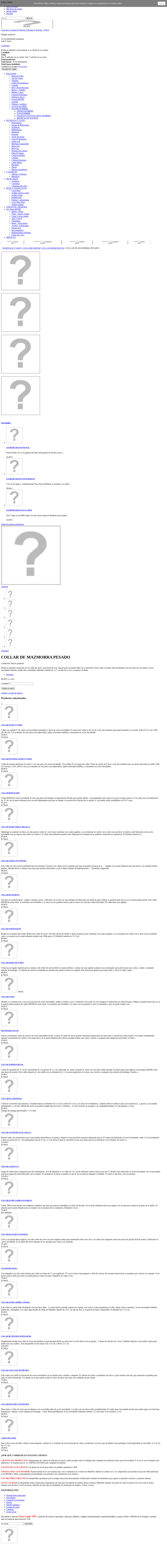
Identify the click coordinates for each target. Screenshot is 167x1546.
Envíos (9, 1502)
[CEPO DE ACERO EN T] (9, 1161)
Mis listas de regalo (14, 9)
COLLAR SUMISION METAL (12, 1064)
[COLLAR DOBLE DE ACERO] (9, 957)
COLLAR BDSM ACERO (10, 793)
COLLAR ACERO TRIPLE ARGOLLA (15, 827)
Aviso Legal (11, 1512)
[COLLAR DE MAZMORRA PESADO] (10, 598)
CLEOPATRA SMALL (9, 1268)
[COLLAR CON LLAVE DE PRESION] (9, 1365)
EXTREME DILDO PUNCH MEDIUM (20, 479)
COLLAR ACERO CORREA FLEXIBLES (16, 1200)
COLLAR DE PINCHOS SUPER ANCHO (16, 1336)
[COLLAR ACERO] (9, 992)
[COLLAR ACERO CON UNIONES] (9, 856)
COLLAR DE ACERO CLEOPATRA (14, 1234)
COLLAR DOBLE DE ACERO (12, 963)
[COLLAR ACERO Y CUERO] (9, 720)
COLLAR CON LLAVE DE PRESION (15, 1370)
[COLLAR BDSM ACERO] (9, 788)
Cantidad (4, 683)
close (161, 3)
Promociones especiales (16, 1495)
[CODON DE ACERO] (9, 1433)
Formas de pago (12, 1507)
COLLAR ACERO (7, 997)
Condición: (6, 663)
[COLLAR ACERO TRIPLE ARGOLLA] (9, 822)
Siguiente (5, 651)
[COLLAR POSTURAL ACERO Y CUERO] (9, 754)
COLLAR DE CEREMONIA (11, 1099)
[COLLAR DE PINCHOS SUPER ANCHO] (9, 1331)
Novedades (6, 423)
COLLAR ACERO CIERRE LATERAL (15, 1302)
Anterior (4, 586)
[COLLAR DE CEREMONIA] (9, 1093)
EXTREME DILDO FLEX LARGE (19, 510)
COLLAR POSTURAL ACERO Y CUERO (16, 759)
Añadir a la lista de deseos (11, 693)
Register (9, 13)
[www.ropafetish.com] (27, 28)
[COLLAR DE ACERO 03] (9, 890)
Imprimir (9, 674)
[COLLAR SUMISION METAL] (9, 1059)
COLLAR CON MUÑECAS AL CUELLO (16, 1132)
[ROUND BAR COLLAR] (9, 1025)
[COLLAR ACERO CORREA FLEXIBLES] (9, 1195)
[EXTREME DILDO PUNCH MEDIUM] (14, 474)
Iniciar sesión (11, 11)
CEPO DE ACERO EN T (10, 1166)
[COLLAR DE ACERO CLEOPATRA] (9, 1229)
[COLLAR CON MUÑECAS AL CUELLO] (9, 1127)
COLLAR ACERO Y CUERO (11, 725)
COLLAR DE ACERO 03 (10, 895)
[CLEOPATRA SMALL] (9, 1263)
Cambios (10, 1509)
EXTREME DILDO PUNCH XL (18, 448)
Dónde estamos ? (13, 1505)
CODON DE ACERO (8, 1438)
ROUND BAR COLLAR (10, 1031)
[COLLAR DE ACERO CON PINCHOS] (9, 1399)
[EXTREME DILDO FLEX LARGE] (14, 505)
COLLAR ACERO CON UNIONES (13, 861)
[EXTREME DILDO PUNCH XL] (14, 442)
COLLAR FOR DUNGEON (11, 929)
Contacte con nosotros (15, 1500)
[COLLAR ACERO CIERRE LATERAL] (9, 1297)
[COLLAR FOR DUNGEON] (9, 924)
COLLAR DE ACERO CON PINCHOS (15, 1404)
